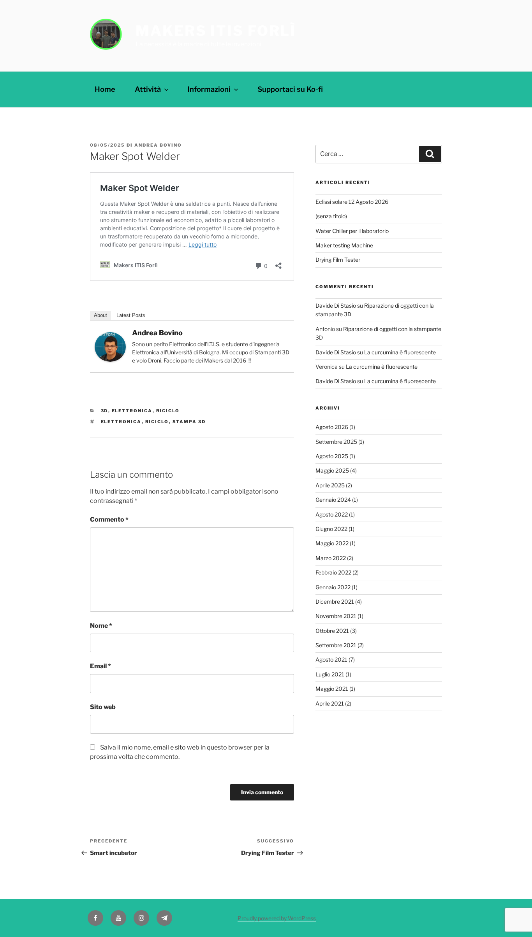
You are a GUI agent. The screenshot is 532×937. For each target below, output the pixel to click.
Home (105, 89)
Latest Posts (130, 315)
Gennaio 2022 (333, 587)
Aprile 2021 (329, 703)
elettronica (121, 421)
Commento (109, 519)
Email (100, 666)
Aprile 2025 (330, 485)
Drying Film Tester (337, 259)
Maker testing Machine (344, 245)
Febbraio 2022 (333, 572)
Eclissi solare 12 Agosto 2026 (351, 201)
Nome (101, 625)
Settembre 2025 (336, 441)
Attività (148, 89)
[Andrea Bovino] (110, 359)
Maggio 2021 (331, 688)
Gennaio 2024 (333, 499)
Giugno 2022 (331, 528)
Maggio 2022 (332, 543)
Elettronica (132, 410)
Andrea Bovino (158, 145)
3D (104, 410)
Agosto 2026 (331, 427)
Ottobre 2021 (332, 630)
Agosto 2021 (331, 659)
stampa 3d (189, 421)
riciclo (157, 421)
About (100, 315)
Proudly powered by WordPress (277, 918)
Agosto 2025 (331, 456)
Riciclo (168, 410)
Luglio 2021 (329, 674)
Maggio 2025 (332, 470)
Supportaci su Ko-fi (290, 89)
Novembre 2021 (335, 616)
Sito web (103, 707)
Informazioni (209, 89)
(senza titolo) (331, 216)
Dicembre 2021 (334, 601)
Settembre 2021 (335, 645)
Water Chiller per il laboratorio (352, 231)
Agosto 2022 (331, 514)
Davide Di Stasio (335, 305)
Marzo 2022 (330, 558)
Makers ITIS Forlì (216, 30)
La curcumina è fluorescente (400, 352)
